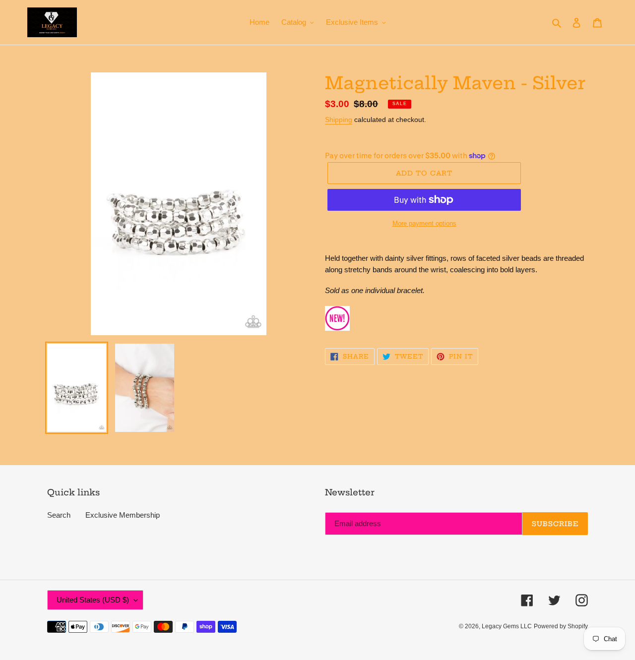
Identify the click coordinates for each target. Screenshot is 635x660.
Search (58, 515)
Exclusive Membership (122, 515)
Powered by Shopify (561, 626)
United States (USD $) (93, 600)
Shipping (338, 119)
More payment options (424, 223)
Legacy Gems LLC (507, 626)
